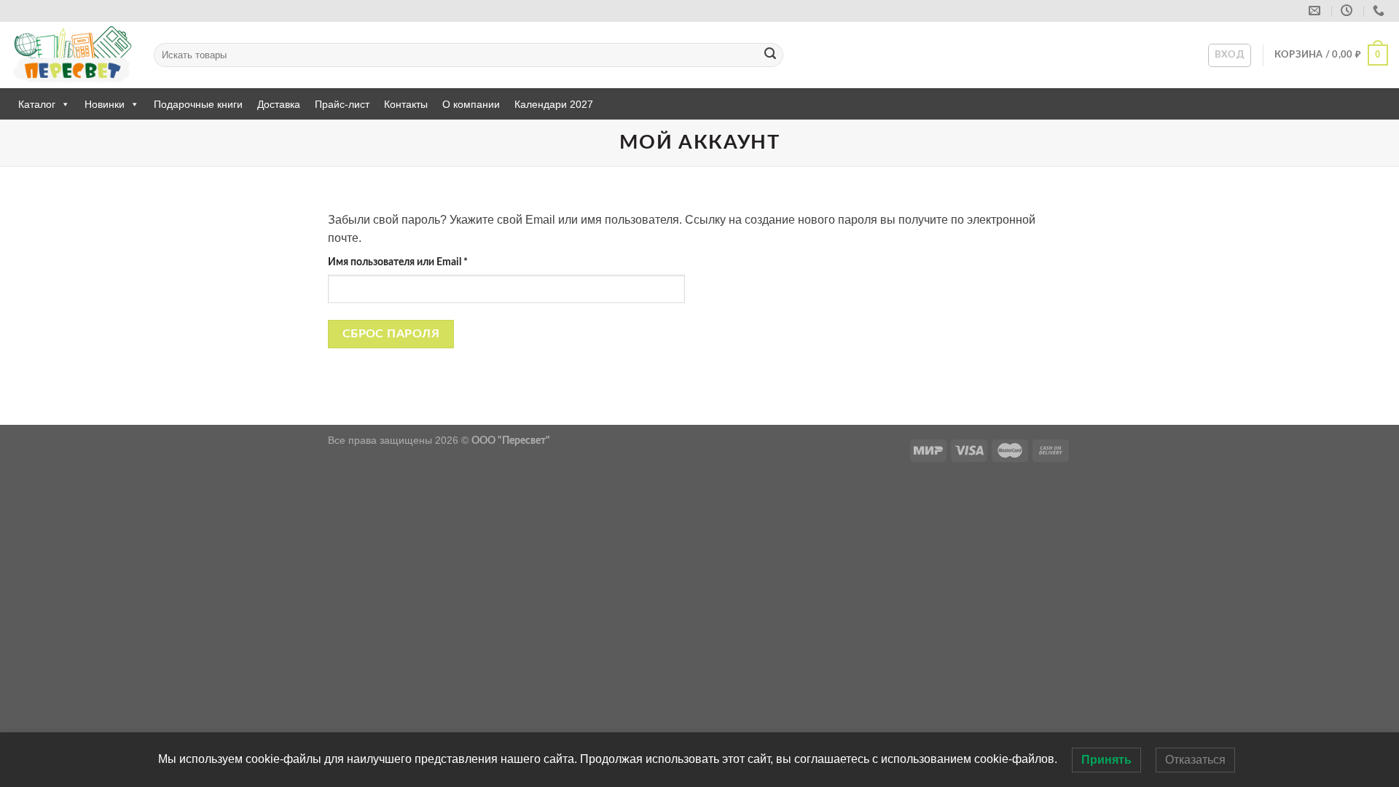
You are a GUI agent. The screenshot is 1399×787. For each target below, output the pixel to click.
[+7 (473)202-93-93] (1380, 10)
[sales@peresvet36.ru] (1316, 10)
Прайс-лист (342, 104)
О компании (471, 104)
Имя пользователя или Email (428, 261)
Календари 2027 (553, 104)
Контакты (406, 104)
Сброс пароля (391, 334)
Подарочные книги (198, 104)
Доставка (278, 104)
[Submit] (770, 55)
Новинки (105, 104)
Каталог (36, 104)
